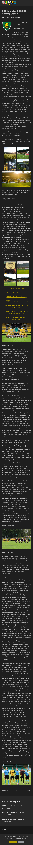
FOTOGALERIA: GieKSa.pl (16, 289)
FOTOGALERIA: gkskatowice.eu (16, 293)
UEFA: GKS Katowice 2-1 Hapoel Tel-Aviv (15, 819)
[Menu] (30, 3)
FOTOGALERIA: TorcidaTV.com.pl (16, 297)
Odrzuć (21, 842)
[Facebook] (2, 829)
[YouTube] (5, 829)
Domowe (13, 17)
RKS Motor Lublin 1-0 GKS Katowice (13, 812)
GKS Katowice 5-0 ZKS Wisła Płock (13, 806)
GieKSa (18, 17)
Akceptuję (12, 842)
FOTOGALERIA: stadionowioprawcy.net (16, 301)
